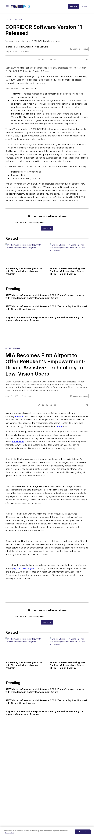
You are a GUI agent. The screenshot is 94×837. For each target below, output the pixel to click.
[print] (87, 59)
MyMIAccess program (24, 568)
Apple (60, 426)
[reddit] (51, 59)
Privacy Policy (10, 833)
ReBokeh (19, 416)
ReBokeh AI (18, 441)
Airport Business (13, 348)
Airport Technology (15, 20)
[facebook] (39, 59)
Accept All (82, 832)
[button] (7, 6)
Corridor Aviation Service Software (32, 47)
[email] (55, 59)
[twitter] (47, 59)
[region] (47, 832)
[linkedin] (43, 59)
